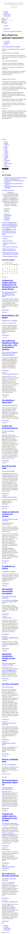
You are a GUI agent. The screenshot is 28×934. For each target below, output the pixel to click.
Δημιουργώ (7, 28)
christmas (4, 222)
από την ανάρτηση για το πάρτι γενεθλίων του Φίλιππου (10, 670)
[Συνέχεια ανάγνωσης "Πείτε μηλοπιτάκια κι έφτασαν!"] (10, 374)
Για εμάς (6, 13)
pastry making (8, 163)
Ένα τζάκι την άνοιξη (10, 684)
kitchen (6, 157)
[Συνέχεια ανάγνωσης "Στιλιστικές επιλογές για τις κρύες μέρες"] (10, 724)
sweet (6, 142)
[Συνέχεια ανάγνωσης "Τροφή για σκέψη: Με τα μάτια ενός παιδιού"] (10, 520)
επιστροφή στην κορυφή (8, 190)
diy (16, 224)
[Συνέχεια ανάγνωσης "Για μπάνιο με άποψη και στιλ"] (9, 901)
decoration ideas (6, 224)
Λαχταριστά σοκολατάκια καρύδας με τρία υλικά (8, 657)
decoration (14, 222)
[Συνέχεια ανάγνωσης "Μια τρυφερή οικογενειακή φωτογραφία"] (10, 598)
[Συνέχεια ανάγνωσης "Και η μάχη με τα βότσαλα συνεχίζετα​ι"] (10, 880)
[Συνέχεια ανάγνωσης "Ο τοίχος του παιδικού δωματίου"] (10, 432)
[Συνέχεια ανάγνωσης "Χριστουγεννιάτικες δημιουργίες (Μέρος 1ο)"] (10, 789)
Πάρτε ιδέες (14, 198)
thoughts (8, 232)
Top (2, 923)
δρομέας (7, 409)
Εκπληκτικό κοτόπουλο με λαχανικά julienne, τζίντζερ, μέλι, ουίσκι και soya (16, 178)
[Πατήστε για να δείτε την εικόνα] (11, 46)
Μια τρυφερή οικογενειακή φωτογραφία (7, 591)
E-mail (6, 44)
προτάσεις (6, 205)
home (16, 225)
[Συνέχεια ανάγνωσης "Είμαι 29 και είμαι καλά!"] (8, 471)
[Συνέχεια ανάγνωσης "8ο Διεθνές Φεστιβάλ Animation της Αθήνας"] (10, 639)
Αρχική (6, 11)
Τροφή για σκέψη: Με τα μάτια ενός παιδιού (10, 514)
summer (4, 232)
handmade (12, 225)
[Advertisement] (13, 129)
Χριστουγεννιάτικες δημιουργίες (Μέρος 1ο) (10, 782)
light (6, 159)
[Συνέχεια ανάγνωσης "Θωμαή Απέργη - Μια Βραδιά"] (9, 320)
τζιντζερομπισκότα (6, 793)
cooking (6, 156)
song (7, 231)
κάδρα (12, 907)
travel (12, 232)
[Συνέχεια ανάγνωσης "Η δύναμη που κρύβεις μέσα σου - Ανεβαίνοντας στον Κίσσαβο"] (10, 825)
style (14, 231)
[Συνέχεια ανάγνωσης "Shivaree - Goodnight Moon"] (9, 764)
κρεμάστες (4, 907)
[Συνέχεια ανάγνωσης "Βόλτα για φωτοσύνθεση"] (8, 866)
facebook (4, 359)
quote (14, 229)
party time (7, 166)
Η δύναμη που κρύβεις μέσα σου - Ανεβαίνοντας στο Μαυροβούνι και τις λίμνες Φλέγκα (10, 284)
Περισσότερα (14, 8)
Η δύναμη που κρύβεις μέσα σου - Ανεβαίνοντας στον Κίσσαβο (9, 817)
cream (6, 153)
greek (7, 225)
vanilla (6, 155)
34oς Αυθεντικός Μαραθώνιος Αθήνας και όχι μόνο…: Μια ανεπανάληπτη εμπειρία (10, 344)
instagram (10, 359)
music (7, 229)
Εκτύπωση (7, 42)
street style (10, 231)
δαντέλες (12, 910)
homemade (7, 160)
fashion (4, 225)
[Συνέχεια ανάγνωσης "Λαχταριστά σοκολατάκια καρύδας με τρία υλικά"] (10, 665)
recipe (6, 150)
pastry (6, 162)
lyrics (3, 229)
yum (6, 146)
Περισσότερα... (5, 310)
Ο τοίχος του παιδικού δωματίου (10, 427)
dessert (6, 143)
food (6, 149)
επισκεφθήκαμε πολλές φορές (9, 834)
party (6, 165)
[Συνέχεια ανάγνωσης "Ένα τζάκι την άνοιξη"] (7, 687)
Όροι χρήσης (7, 14)
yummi (6, 147)
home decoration (6, 227)
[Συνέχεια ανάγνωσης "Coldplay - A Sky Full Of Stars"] (9, 497)
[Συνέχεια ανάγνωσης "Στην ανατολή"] (6, 849)
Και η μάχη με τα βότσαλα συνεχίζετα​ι (10, 874)
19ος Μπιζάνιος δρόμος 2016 (8, 401)
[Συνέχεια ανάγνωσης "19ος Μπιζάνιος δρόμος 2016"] (9, 405)
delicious (7, 144)
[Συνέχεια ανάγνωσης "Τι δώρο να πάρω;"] (7, 617)
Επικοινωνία (7, 16)
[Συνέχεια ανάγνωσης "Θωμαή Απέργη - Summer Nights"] (10, 744)
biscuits (6, 152)
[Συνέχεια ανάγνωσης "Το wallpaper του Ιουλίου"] (8, 571)
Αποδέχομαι (14, 6)
